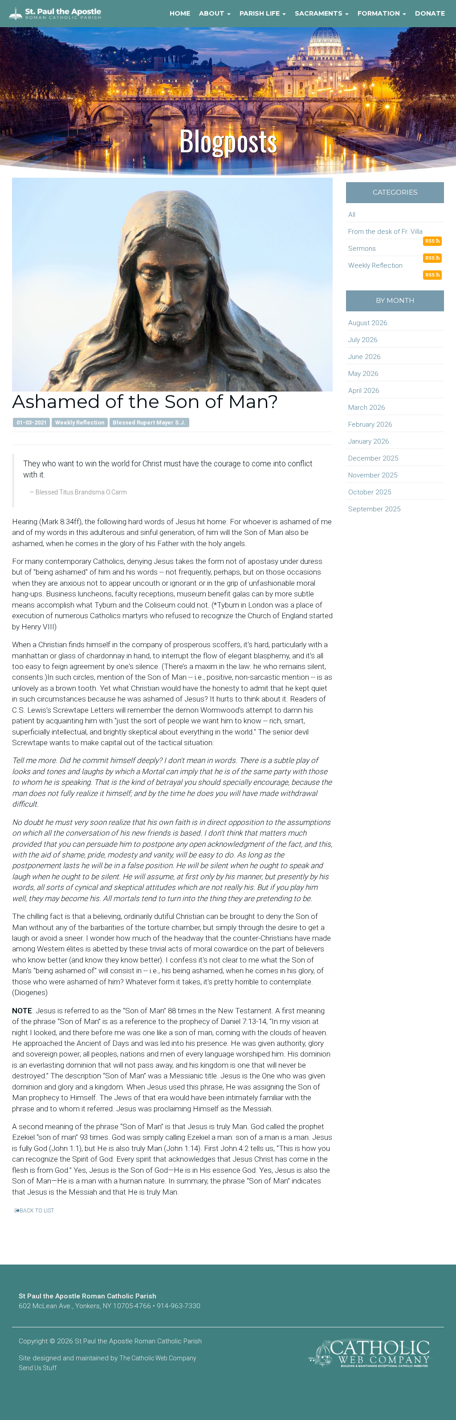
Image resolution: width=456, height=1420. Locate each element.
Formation (380, 13)
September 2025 (374, 509)
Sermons (362, 249)
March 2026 (366, 408)
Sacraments (319, 13)
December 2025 (373, 458)
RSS (430, 241)
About (212, 13)
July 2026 (363, 340)
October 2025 (369, 492)
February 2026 (370, 424)
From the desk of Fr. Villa (385, 232)
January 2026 (368, 441)
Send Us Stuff (38, 1367)
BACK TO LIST (37, 1211)
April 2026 (363, 391)
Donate (430, 13)
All (351, 215)
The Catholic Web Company (157, 1358)
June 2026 (364, 357)
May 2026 (363, 374)
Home (180, 13)
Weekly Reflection (375, 265)
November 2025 (373, 475)
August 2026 (367, 323)
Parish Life (260, 13)
